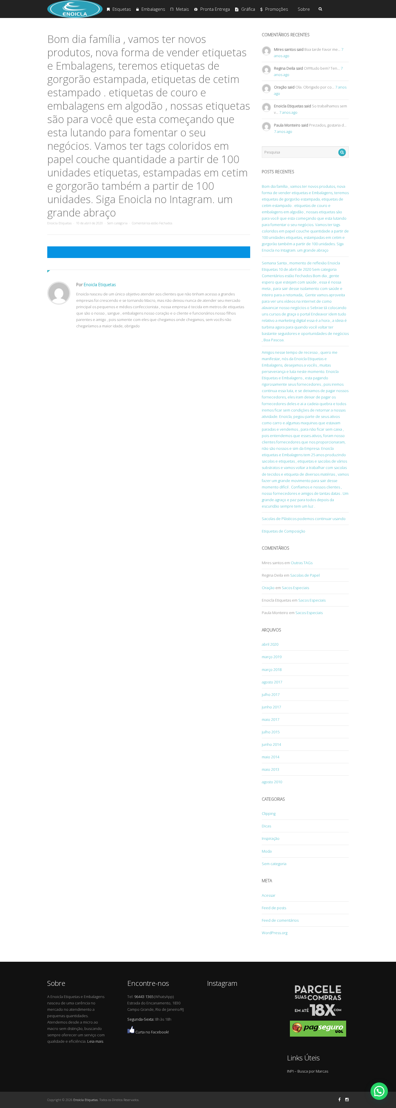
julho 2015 (270, 732)
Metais (182, 9)
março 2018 (271, 669)
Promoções (276, 9)
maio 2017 (270, 719)
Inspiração (270, 838)
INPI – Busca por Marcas (307, 1071)
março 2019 (271, 656)
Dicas (266, 826)
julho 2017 (270, 694)
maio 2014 (270, 756)
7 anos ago (288, 112)
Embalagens (153, 9)
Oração (268, 587)
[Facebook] (339, 1100)
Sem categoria (117, 223)
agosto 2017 (272, 682)
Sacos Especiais (295, 587)
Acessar (268, 895)
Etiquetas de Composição (283, 531)
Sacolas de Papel (305, 575)
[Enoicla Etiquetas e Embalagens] (75, 16)
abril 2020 (270, 644)
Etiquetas (121, 9)
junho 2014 (271, 744)
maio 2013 (270, 769)
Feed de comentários (280, 920)
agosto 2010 (272, 781)
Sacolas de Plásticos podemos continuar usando (304, 518)
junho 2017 (271, 707)
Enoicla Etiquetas (59, 223)
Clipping (268, 813)
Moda (267, 851)
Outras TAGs (302, 562)
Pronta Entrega (215, 9)
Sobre (304, 9)
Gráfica (248, 9)
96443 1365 (143, 996)
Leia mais (95, 1041)
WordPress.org (274, 932)
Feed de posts (274, 907)
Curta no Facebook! (152, 1032)
